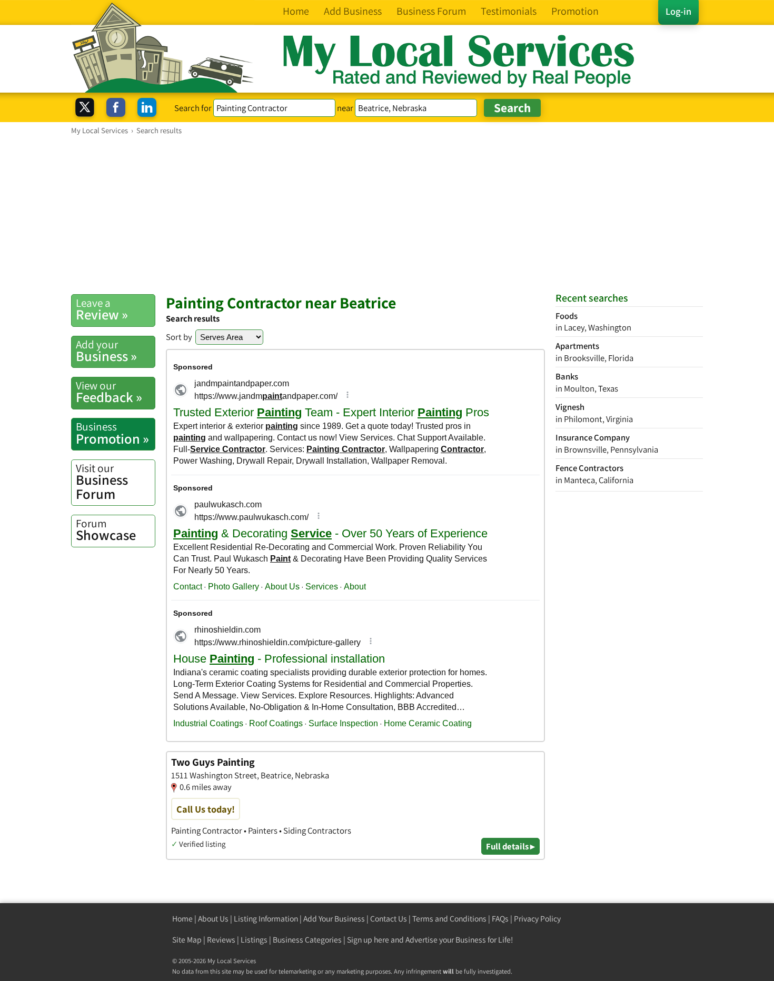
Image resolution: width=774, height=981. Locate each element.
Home (182, 919)
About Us (213, 919)
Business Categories (307, 940)
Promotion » (112, 433)
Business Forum (102, 482)
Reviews (221, 940)
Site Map (187, 940)
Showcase (106, 530)
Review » (102, 309)
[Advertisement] (387, 214)
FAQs (500, 919)
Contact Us (388, 919)
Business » (106, 351)
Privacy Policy (537, 919)
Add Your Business (334, 919)
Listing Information (266, 919)
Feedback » (109, 392)
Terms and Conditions (449, 919)
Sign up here (368, 940)
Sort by (179, 337)
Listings (254, 940)
